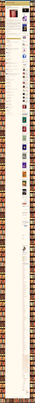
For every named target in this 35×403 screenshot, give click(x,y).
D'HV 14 (23, 284)
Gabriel (28, 366)
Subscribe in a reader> (27, 391)
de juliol (24, 381)
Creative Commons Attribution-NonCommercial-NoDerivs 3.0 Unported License (25, 45)
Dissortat (23, 293)
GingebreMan (24, 305)
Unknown (8, 41)
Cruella (23, 281)
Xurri (23, 350)
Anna (23, 268)
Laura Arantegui (23, 371)
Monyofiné (23, 325)
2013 (23, 377)
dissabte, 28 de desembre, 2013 (9, 43)
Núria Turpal (24, 329)
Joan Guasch (24, 370)
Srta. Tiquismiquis (8, 100)
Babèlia (23, 271)
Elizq (23, 298)
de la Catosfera (24, 287)
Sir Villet (28, 364)
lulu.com (16, 24)
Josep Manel (24, 312)
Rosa (23, 338)
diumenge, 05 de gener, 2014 (9, 92)
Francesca (23, 302)
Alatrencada (24, 265)
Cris (28, 365)
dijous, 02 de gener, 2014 (9, 60)
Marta (23, 322)
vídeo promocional (10, 26)
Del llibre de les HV (24, 291)
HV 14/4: (26, 69)
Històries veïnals (10, 2)
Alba (27, 368)
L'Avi (23, 315)
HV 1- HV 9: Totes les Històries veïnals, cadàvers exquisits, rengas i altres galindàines (27, 83)
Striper (23, 343)
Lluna (25, 367)
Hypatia (23, 307)
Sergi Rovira (24, 339)
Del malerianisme (24, 292)
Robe (23, 336)
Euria (26, 359)
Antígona (23, 270)
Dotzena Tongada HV (26, 369)
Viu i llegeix (24, 349)
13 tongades (13, 22)
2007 (23, 388)
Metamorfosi (26, 360)
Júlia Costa (24, 367)
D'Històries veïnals (24, 282)
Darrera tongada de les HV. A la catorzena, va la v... (25, 378)
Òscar (23, 330)
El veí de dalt (8, 58)
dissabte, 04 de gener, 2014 (9, 89)
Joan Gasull (23, 309)
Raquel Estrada (24, 335)
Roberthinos (24, 337)
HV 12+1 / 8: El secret (25, 379)
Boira (28, 368)
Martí (23, 323)
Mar (26, 367)
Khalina (27, 357)
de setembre (24, 380)
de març (24, 383)
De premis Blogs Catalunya (25, 288)
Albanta (28, 361)
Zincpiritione (24, 352)
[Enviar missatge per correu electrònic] (15, 38)
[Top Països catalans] (27, 394)
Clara (23, 279)
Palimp (25, 358)
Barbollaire (23, 272)
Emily (23, 299)
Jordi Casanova (24, 310)
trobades (13, 25)
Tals (26, 372)
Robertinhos (8, 54)
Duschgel (23, 294)
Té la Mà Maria (24, 344)
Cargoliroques (24, 275)
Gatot (23, 304)
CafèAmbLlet (24, 273)
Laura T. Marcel (8, 85)
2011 (23, 385)
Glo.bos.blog (24, 306)
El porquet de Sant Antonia (25, 296)
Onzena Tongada (27, 356)
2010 (23, 386)
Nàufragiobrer (24, 327)
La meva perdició (24, 316)
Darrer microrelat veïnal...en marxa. (26, 93)
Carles (7, 94)
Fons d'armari (27, 366)
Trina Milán (24, 346)
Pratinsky (23, 333)
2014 (23, 376)
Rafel (28, 367)
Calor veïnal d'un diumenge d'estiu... (26, 86)
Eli (23, 361)
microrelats (7, 23)
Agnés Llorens (26, 368)
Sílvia (23, 340)
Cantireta (23, 274)
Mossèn (23, 326)
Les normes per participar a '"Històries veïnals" (27, 72)
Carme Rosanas (24, 277)
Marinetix (24, 364)
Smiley (23, 341)
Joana (7, 88)
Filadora (23, 301)
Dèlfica (28, 369)
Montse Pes (25, 364)
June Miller (23, 313)
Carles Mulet (24, 276)
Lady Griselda (24, 318)
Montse (8, 68)
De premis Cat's (24, 289)
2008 (23, 387)
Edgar (23, 295)
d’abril (23, 382)
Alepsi (23, 267)
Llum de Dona (24, 320)
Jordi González (26, 370)
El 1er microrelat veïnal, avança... (25, 79)
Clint (7, 106)
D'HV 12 (24, 357)
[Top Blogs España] (27, 393)
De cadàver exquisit (24, 285)
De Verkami (24, 290)
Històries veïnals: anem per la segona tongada (26, 89)
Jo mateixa (23, 308)
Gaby (24, 361)
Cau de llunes (24, 278)
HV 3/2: (26, 100)
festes (11, 25)
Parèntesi (23, 332)
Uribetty (23, 347)
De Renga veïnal (24, 369)
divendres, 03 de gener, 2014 (9, 80)
